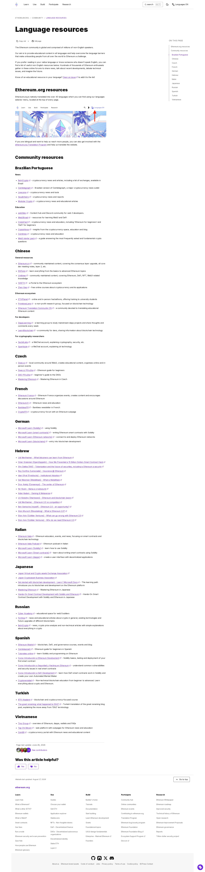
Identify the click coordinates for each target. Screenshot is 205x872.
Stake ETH (55, 843)
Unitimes (23, 275)
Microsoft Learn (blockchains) (32, 441)
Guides (53, 800)
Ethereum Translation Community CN (36, 308)
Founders (89, 841)
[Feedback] (200, 867)
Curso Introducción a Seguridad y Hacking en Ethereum (44, 665)
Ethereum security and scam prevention (30, 836)
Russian (175, 87)
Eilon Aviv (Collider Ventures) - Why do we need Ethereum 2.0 (47, 520)
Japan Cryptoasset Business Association (37, 578)
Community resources (179, 51)
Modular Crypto (26, 201)
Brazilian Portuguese (180, 55)
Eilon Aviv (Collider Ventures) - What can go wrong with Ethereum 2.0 (50, 515)
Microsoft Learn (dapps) (30, 557)
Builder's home (92, 800)
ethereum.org (22, 18)
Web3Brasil (24, 217)
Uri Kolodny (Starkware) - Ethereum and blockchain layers (45, 498)
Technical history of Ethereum (168, 813)
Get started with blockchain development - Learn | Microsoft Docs (49, 582)
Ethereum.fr (24, 403)
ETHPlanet (24, 299)
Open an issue (70, 77)
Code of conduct (87, 864)
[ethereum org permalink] (14, 89)
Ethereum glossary (22, 850)
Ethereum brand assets (70, 864)
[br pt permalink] (14, 168)
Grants (88, 823)
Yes (22, 766)
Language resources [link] (56, 18)
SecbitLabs (24, 342)
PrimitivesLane (25, 303)
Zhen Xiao (23, 287)
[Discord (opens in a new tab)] (112, 858)
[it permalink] (14, 529)
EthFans (23, 271)
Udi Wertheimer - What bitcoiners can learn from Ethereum (46, 457)
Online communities (128, 804)
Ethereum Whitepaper (164, 800)
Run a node (19, 832)
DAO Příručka (25, 375)
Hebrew (175, 75)
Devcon (125, 841)
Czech (174, 63)
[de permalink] (14, 421)
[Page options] (28, 41)
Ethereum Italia (26, 536)
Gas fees (18, 827)
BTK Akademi (25, 699)
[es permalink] (14, 638)
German (175, 71)
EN (181, 4)
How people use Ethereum (25, 845)
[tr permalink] (14, 693)
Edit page (36, 41)
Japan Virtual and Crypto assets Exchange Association (44, 573)
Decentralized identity (59, 839)
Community (37, 18)
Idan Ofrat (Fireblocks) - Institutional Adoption (40, 475)
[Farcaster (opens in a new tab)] (99, 858)
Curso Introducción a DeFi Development (37, 673)
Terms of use (120, 864)
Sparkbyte (24, 346)
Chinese (175, 59)
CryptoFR (23, 412)
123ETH (22, 283)
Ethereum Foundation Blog (132, 832)
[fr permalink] (14, 389)
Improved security (163, 809)
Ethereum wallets (21, 813)
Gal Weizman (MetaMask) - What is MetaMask (40, 480)
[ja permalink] (14, 566)
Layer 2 (53, 848)
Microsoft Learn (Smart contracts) (34, 553)
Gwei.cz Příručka (26, 370)
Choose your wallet (58, 804)
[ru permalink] (14, 607)
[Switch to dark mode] (167, 4)
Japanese (176, 83)
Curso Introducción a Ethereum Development (39, 658)
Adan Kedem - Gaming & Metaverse (35, 493)
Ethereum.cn (25, 263)
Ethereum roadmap (163, 804)
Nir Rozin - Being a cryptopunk (33, 489)
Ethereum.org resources (180, 47)
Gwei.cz (22, 363)
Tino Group (24, 723)
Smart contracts (21, 823)
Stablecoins (55, 818)
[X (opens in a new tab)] (105, 858)
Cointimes (23, 234)
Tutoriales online (26, 653)
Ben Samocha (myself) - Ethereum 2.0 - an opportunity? (44, 507)
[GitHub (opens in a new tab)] (93, 858)
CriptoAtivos (24, 229)
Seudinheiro (24, 197)
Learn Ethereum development (97, 818)
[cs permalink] (14, 356)
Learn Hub (19, 800)
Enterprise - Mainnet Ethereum (98, 836)
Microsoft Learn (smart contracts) (34, 432)
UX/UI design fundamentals (96, 832)
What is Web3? (21, 818)
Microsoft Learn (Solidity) (30, 428)
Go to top (183, 779)
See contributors (39, 750)
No (35, 766)
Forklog (22, 618)
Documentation (92, 809)
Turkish (175, 96)
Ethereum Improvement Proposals (169, 823)
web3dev (23, 213)
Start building (91, 813)
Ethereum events (127, 809)
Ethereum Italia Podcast (30, 544)
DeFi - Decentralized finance (62, 827)
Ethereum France (27, 395)
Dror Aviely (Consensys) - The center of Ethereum (42, 484)
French (174, 67)
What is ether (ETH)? (23, 809)
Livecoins (23, 192)
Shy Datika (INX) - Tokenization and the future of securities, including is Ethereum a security (61, 466)
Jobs (98, 864)
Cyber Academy (26, 613)
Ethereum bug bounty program (133, 823)
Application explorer (58, 813)
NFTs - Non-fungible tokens (61, 823)
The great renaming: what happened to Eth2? (39, 704)
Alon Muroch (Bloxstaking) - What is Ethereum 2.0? (42, 511)
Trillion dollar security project (167, 836)
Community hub (127, 800)
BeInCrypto (24, 180)
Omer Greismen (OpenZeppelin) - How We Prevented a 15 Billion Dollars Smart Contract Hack (61, 462)
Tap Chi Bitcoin (26, 728)
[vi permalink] (14, 716)
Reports (159, 832)
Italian (174, 79)
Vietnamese (176, 100)
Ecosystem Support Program (133, 836)
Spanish (175, 91)
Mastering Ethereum (28, 379)
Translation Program (129, 818)
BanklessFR (24, 407)
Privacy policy (107, 864)
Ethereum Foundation (129, 827)
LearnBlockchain (26, 330)
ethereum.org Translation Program (31, 145)
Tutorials (89, 804)
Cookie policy (132, 864)
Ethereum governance (165, 827)
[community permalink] (14, 157)
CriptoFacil (24, 222)
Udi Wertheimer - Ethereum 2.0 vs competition (40, 502)
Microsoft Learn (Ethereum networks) (36, 437)
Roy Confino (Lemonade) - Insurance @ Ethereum (42, 471)
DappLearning (25, 323)
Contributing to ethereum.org (132, 813)
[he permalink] (14, 451)
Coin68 (22, 732)
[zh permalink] (14, 251)
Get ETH (54, 809)
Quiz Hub (18, 841)
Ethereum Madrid (27, 644)
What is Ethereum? (22, 804)
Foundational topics (93, 827)
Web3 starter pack (27, 238)
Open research (162, 818)
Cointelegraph (25, 188)
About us (55, 864)
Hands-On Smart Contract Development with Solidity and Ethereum (49, 594)
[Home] (16, 4)
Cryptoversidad (26, 680)
